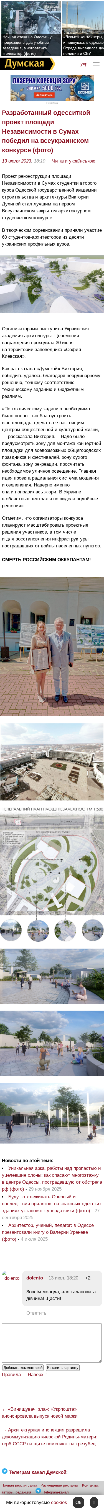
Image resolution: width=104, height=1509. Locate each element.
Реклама (52, 102)
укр (83, 63)
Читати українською (73, 161)
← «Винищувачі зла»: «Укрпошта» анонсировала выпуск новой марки (40, 1413)
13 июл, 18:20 (63, 1278)
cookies (59, 1502)
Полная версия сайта (19, 1485)
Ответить (36, 1313)
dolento (34, 1278)
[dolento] (10, 1278)
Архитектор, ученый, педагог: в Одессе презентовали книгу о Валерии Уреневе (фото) (48, 1232)
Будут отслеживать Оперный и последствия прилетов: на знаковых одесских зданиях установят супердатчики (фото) (52, 1203)
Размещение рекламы (59, 1485)
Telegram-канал (56, 1492)
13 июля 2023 (16, 161)
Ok (78, 1502)
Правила (11, 1374)
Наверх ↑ (37, 1374)
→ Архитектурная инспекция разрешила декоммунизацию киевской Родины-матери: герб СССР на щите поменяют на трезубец (50, 1436)
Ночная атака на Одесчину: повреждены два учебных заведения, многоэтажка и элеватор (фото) (27, 45)
